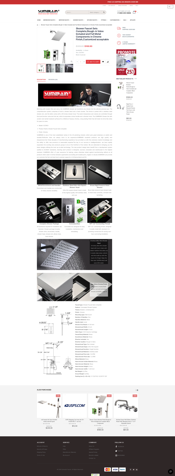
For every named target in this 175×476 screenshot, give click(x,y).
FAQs (64, 449)
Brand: (78, 55)
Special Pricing (93, 452)
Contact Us (92, 458)
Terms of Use (41, 455)
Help (137, 5)
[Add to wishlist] (103, 62)
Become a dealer (93, 455)
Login (104, 5)
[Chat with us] (170, 471)
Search (104, 12)
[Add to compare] (108, 62)
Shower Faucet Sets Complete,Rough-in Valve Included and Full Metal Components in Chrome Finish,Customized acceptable (92, 34)
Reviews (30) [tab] (53, 79)
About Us (91, 446)
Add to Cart (94, 62)
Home (37, 24)
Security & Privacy (42, 449)
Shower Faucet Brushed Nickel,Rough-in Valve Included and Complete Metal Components (100, 421)
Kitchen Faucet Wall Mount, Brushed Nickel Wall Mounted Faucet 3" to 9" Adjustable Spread (126, 421)
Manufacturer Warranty (69, 452)
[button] (46, 423)
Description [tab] (41, 79)
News (131, 5)
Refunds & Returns (42, 446)
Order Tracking (122, 5)
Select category (94, 12)
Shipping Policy (41, 452)
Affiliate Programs (94, 449)
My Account (66, 455)
